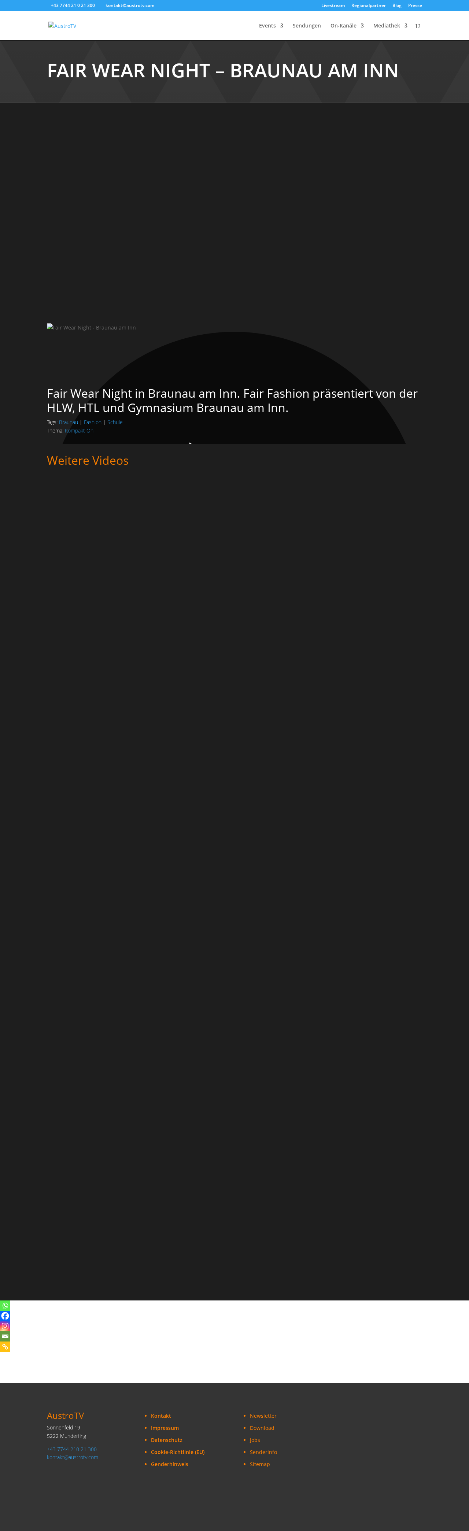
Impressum (165, 1427)
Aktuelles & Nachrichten (107, 505)
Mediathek (386, 26)
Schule (115, 422)
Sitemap (260, 1464)
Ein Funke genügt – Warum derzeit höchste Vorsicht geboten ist (134, 750)
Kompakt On (79, 430)
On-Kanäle (343, 26)
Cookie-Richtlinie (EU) (177, 1452)
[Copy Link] (5, 1347)
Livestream (333, 5)
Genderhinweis (169, 1464)
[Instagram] (5, 1326)
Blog (397, 5)
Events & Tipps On (183, 979)
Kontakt (161, 1415)
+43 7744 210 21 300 (72, 1449)
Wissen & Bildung (212, 742)
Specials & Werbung (71, 979)
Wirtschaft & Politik (165, 584)
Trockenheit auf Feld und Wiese (90, 592)
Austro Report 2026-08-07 (82, 829)
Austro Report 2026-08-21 (82, 513)
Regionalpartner (368, 5)
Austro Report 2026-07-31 (82, 908)
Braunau (68, 422)
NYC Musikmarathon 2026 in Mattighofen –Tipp (112, 1067)
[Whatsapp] (5, 1305)
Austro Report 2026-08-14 (82, 671)
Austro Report (157, 505)
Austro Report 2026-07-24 (82, 1146)
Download (262, 1427)
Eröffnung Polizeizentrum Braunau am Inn (105, 1225)
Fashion (92, 422)
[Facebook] (5, 1316)
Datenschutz (166, 1439)
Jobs (255, 1439)
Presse (415, 5)
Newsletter (263, 1415)
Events (267, 26)
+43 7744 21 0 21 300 (73, 5)
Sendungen (307, 26)
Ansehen (64, 524)
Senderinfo (263, 1452)
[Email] (5, 1336)
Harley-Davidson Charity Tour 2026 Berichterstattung (120, 987)
